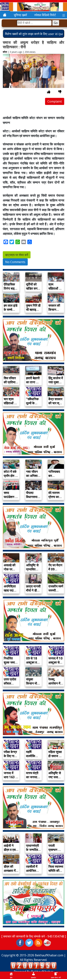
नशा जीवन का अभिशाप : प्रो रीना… (33, 475)
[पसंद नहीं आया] (59, 92)
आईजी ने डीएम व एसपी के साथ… (11, 849)
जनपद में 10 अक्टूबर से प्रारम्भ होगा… (55, 664)
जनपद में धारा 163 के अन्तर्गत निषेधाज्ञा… (11, 779)
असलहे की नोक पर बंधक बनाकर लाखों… (11, 571)
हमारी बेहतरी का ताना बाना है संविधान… (33, 382)
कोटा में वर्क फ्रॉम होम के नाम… (10, 475)
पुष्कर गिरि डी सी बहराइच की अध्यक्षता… (33, 311)
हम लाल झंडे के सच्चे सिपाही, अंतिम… (10, 311)
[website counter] (33, 965)
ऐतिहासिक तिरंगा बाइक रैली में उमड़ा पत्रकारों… (10, 290)
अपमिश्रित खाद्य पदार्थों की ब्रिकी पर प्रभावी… (11, 592)
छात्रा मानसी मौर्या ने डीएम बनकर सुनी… (33, 592)
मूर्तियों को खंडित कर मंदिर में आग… (31, 290)
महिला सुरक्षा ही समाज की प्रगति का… (55, 756)
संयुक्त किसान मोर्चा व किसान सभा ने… (33, 685)
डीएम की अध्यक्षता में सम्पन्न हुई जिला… (10, 872)
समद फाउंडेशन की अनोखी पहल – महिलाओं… (11, 499)
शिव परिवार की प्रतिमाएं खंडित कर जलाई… (10, 384)
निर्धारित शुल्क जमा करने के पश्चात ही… (10, 664)
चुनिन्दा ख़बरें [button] (20, 15)
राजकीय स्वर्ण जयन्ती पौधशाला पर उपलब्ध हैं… (55, 592)
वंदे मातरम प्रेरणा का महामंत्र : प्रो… (54, 499)
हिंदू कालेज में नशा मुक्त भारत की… (55, 382)
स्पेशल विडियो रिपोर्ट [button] (45, 15)
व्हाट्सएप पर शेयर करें (16, 255)
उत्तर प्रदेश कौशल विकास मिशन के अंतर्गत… (11, 685)
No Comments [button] (15, 262)
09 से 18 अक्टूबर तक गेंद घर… (32, 662)
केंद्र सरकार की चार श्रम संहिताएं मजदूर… (55, 405)
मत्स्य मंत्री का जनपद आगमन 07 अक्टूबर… (32, 779)
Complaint (54, 101)
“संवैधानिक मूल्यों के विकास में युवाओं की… (32, 405)
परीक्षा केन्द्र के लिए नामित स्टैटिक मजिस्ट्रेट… (11, 758)
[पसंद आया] (48, 92)
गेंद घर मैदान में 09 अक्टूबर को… (55, 571)
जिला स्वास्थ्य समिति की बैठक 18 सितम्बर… (55, 872)
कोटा (5, 52)
